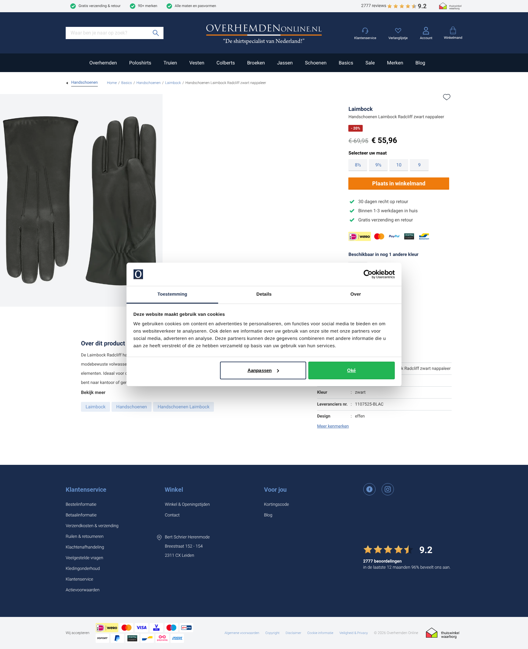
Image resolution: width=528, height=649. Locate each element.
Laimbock (173, 83)
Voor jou (275, 489)
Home (112, 83)
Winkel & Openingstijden (187, 504)
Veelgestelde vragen (84, 558)
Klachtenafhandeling (85, 547)
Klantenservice (86, 489)
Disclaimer (293, 633)
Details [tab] (264, 294)
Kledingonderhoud (83, 568)
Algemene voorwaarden (242, 633)
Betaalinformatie (81, 515)
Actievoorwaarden (83, 590)
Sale (370, 63)
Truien (170, 63)
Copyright (272, 633)
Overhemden (103, 63)
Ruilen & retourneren (85, 536)
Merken (395, 63)
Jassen (285, 63)
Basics (346, 63)
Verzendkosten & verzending (92, 525)
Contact (172, 515)
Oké (351, 370)
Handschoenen (148, 83)
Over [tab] (355, 294)
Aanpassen (260, 370)
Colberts (225, 63)
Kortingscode (276, 504)
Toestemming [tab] (172, 294)
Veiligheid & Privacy (353, 633)
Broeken (256, 63)
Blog (420, 63)
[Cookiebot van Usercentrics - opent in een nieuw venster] (368, 274)
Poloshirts (140, 63)
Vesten (196, 63)
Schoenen (315, 63)
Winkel (174, 489)
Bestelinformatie (81, 504)
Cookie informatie (320, 633)
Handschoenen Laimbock (184, 407)
